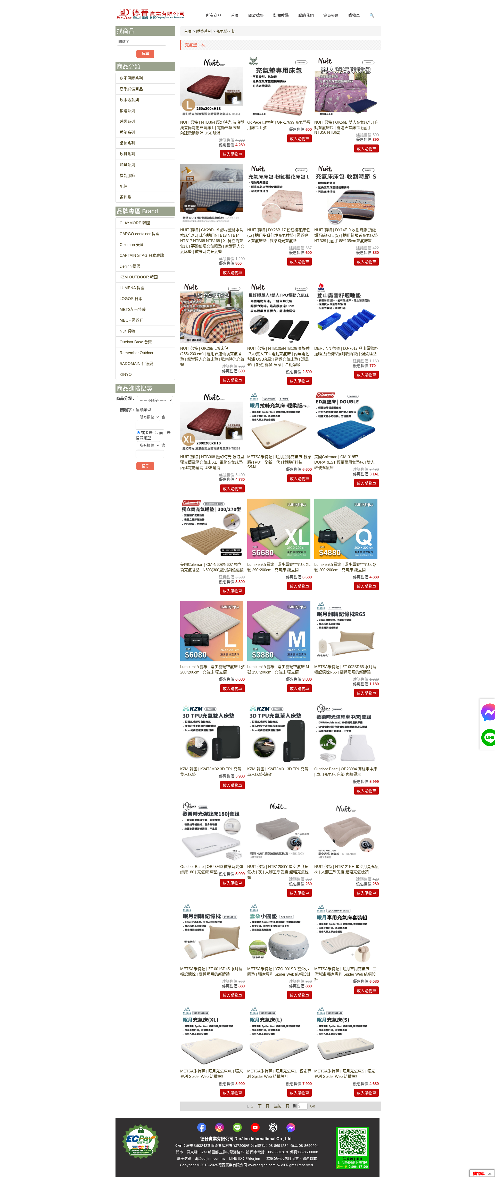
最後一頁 (282, 1106)
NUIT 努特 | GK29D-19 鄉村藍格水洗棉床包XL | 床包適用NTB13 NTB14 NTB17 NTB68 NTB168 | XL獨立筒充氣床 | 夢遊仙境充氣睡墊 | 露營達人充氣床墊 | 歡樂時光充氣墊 (212, 241)
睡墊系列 (204, 31)
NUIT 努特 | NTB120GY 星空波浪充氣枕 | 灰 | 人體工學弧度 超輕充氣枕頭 (278, 872)
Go (312, 1106)
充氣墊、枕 (225, 31)
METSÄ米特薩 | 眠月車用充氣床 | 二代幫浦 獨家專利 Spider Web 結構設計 (345, 974)
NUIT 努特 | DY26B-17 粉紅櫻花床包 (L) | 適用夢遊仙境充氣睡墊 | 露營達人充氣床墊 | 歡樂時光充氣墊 (278, 235)
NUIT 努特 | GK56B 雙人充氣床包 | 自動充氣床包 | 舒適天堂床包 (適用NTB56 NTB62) (346, 127)
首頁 (188, 31)
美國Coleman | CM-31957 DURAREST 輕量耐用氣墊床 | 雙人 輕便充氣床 (344, 462)
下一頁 (263, 1106)
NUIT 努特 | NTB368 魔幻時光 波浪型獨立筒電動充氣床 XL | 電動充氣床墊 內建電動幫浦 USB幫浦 (212, 462)
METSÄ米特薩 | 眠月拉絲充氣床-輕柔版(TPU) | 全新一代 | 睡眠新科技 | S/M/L (279, 462)
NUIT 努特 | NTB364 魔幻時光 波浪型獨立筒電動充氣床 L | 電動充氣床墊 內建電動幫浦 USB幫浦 (212, 127)
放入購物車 (232, 154)
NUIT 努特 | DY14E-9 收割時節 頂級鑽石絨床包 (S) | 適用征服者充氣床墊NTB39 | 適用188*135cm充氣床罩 (346, 235)
